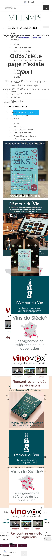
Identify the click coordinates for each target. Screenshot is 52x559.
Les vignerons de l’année (22, 27)
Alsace (13, 112)
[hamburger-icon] (46, 27)
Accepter (4, 545)
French (31, 2)
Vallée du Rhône (17, 101)
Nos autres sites (18, 234)
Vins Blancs (18, 181)
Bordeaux (15, 118)
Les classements (17, 106)
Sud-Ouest (15, 94)
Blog (11, 543)
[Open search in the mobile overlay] (26, 7)
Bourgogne (15, 65)
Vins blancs (18, 155)
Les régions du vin (19, 195)
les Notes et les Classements (23, 189)
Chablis (17, 77)
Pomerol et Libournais (23, 133)
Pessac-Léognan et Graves (25, 54)
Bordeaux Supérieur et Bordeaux (28, 60)
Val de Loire (16, 226)
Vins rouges (19, 152)
